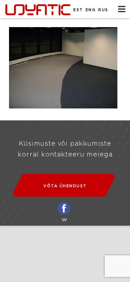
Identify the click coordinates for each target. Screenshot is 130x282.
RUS (103, 10)
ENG (91, 10)
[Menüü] (122, 9)
